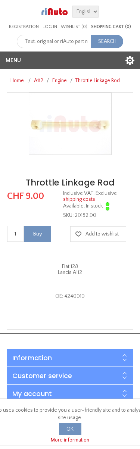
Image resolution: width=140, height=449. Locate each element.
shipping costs (79, 199)
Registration (24, 26)
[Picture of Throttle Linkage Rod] (70, 124)
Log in (50, 26)
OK (70, 429)
